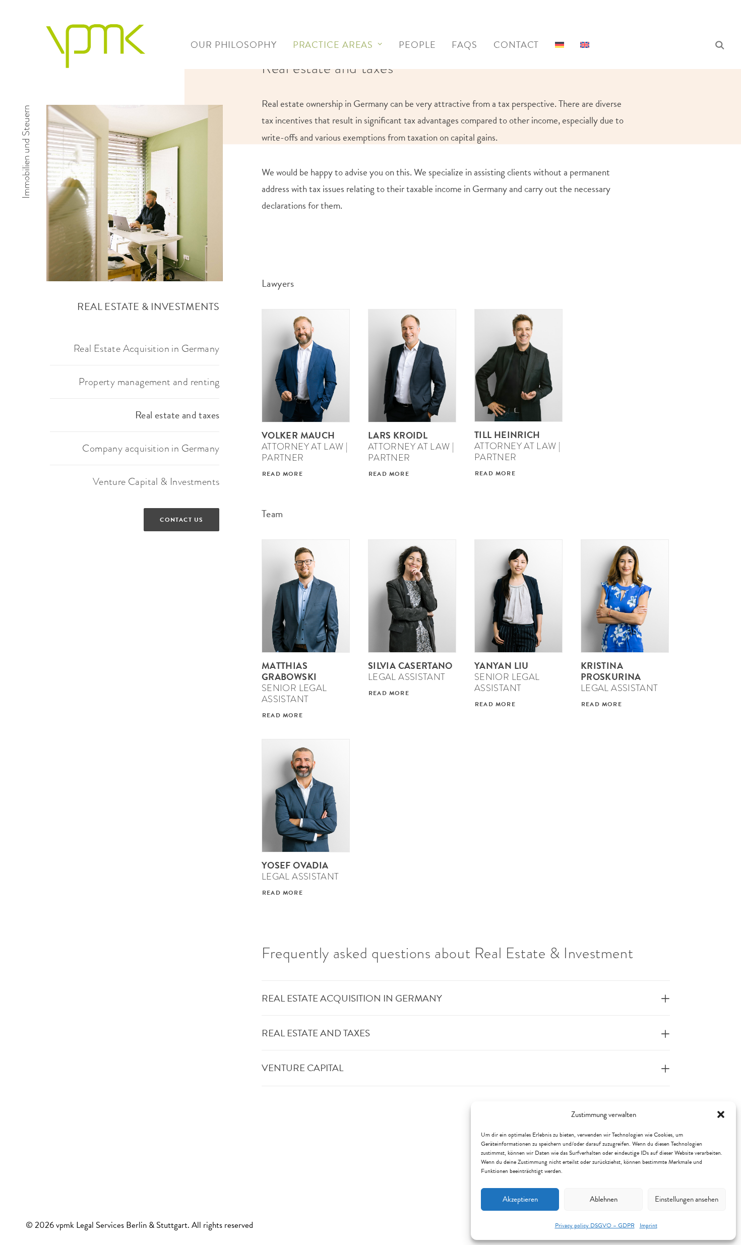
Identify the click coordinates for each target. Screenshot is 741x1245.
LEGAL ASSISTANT (410, 671)
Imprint (648, 1225)
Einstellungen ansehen (686, 1199)
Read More (282, 473)
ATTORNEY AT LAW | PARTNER (305, 446)
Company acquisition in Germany (150, 448)
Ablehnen (604, 1199)
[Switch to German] (559, 42)
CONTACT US (181, 519)
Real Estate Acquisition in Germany (147, 348)
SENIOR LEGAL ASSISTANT (294, 682)
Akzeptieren (520, 1199)
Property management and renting (149, 382)
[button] (721, 1114)
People (417, 44)
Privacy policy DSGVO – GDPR (595, 1225)
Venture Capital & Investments (156, 481)
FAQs (464, 44)
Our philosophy (234, 44)
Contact (516, 44)
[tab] (466, 998)
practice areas (333, 44)
